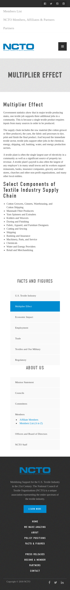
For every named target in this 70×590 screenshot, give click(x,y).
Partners (8, 28)
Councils (19, 393)
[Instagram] (57, 4)
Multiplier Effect (23, 306)
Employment (21, 327)
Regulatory (20, 360)
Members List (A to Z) (31, 423)
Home (35, 521)
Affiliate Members (29, 419)
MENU (62, 46)
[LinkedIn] (63, 4)
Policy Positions (35, 538)
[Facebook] (45, 4)
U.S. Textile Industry (25, 295)
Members (20, 414)
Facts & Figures (35, 543)
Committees (21, 403)
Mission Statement (24, 382)
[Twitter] (51, 4)
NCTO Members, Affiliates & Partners (29, 19)
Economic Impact (24, 317)
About (35, 532)
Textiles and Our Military (28, 349)
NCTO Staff (21, 444)
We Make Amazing (35, 527)
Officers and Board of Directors (31, 434)
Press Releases (35, 554)
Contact (35, 570)
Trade (18, 338)
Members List (12, 11)
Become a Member (35, 559)
